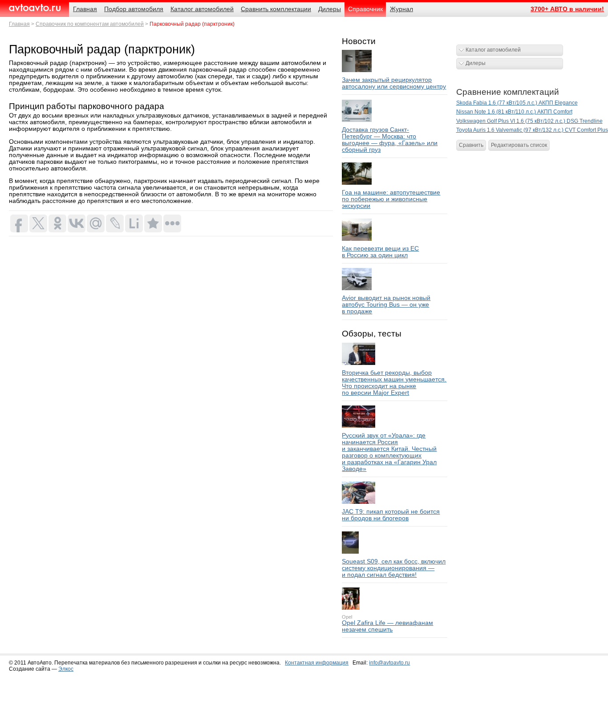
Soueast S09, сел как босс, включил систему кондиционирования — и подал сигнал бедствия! (394, 568)
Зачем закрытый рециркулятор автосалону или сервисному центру (394, 83)
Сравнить (471, 145)
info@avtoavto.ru (389, 663)
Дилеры (476, 63)
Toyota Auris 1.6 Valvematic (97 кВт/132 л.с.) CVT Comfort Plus (532, 130)
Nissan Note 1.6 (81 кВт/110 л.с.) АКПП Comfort (514, 112)
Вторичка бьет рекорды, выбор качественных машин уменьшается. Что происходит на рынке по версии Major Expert (394, 382)
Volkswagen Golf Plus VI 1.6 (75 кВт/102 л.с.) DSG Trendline (529, 121)
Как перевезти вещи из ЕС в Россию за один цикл (380, 252)
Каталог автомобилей (493, 50)
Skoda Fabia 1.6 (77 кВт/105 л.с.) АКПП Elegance (517, 103)
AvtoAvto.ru (34, 8)
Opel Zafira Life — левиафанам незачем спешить (387, 626)
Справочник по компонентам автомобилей (90, 24)
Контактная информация (317, 663)
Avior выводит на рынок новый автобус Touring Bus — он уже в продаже (386, 305)
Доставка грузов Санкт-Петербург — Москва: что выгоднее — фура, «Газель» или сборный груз (390, 139)
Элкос (65, 669)
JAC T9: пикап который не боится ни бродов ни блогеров (391, 515)
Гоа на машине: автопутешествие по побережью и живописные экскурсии (391, 199)
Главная (19, 24)
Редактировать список (519, 145)
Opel (347, 617)
